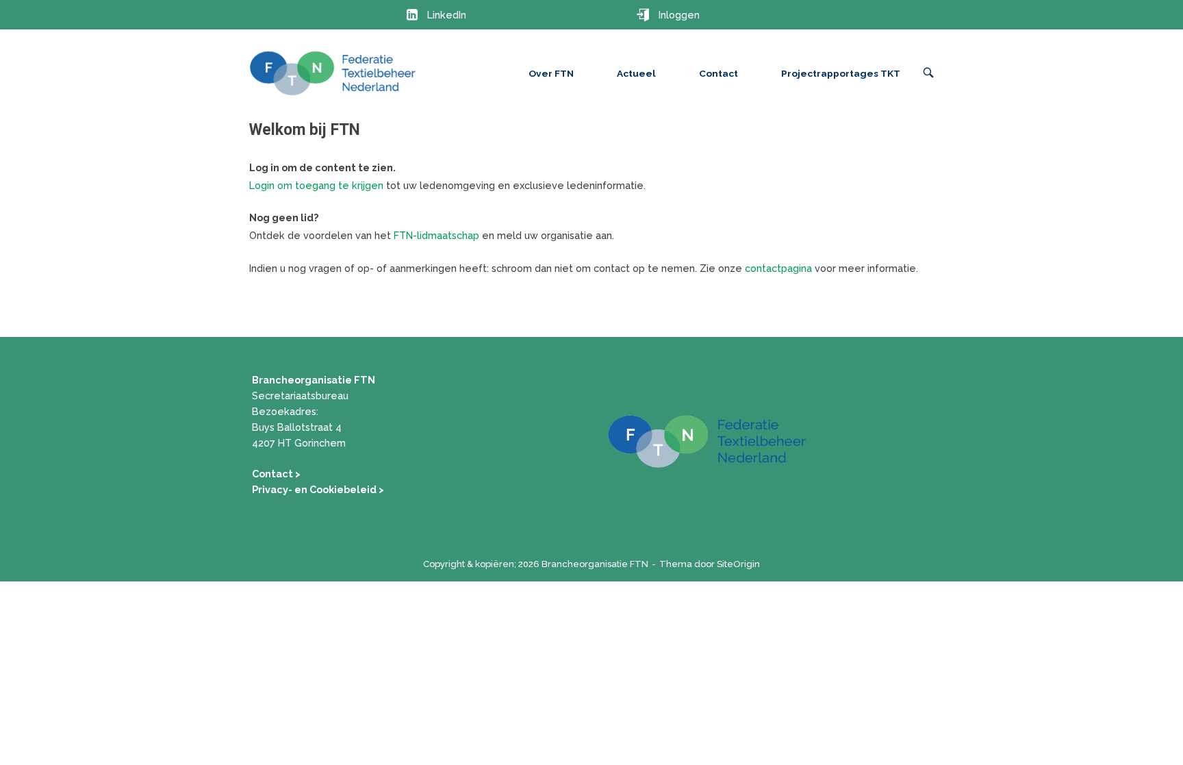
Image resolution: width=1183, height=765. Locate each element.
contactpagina (778, 268)
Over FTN (551, 73)
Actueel (636, 73)
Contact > (276, 473)
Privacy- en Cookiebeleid (315, 489)
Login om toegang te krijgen (316, 185)
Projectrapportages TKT (840, 73)
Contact (718, 73)
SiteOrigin (738, 564)
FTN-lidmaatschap (436, 235)
